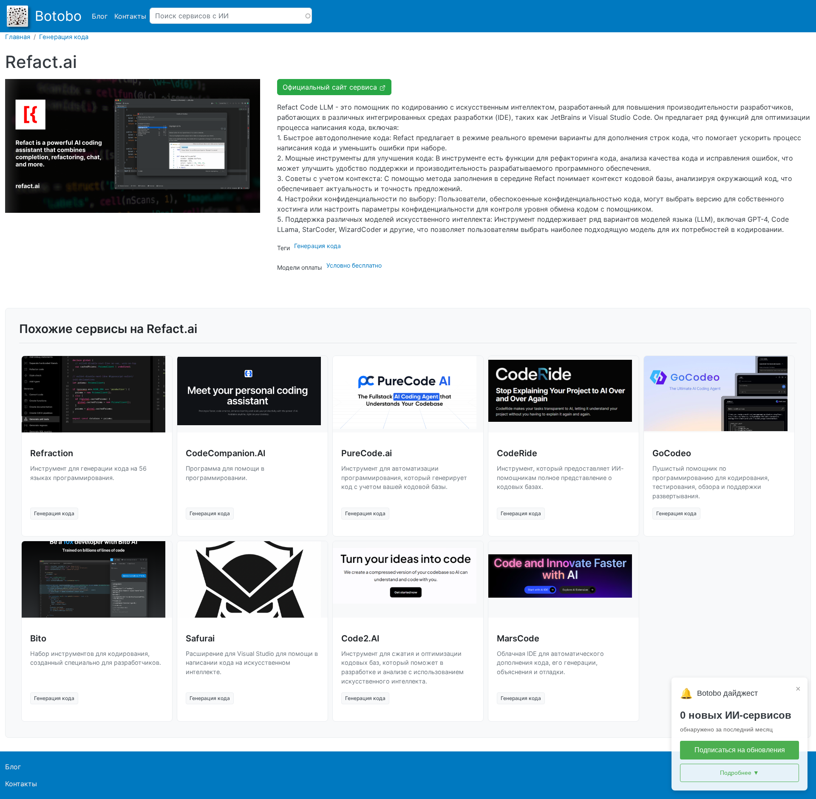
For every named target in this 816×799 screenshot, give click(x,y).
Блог (100, 16)
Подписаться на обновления (739, 750)
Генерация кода (63, 37)
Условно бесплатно (354, 265)
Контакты (130, 16)
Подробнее (739, 772)
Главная (17, 37)
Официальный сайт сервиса (331, 87)
